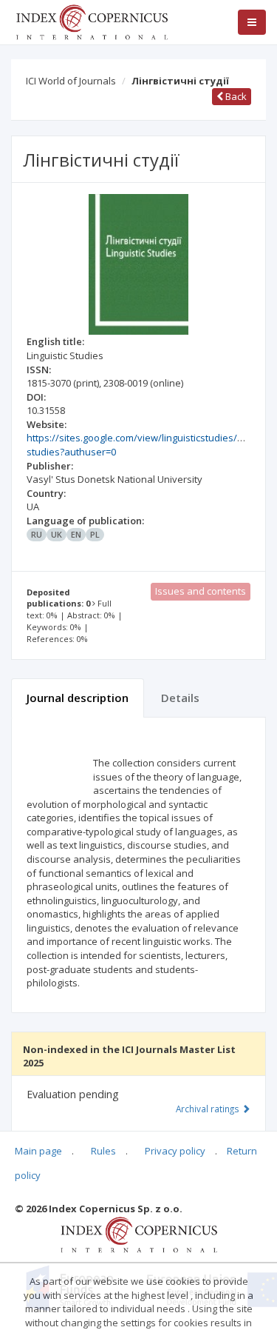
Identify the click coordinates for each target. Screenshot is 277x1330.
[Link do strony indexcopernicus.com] (138, 1233)
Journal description (78, 697)
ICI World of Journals (71, 80)
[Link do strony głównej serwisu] (91, 20)
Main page (38, 1150)
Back (235, 96)
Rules (103, 1150)
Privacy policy (175, 1150)
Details (180, 697)
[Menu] (252, 22)
